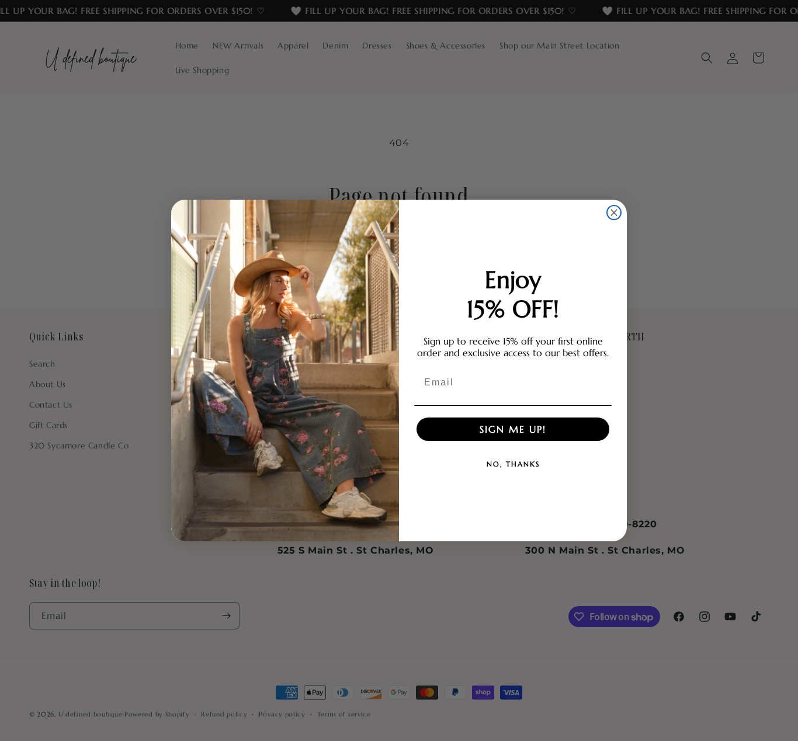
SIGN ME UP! (513, 429)
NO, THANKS (513, 464)
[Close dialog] (614, 213)
